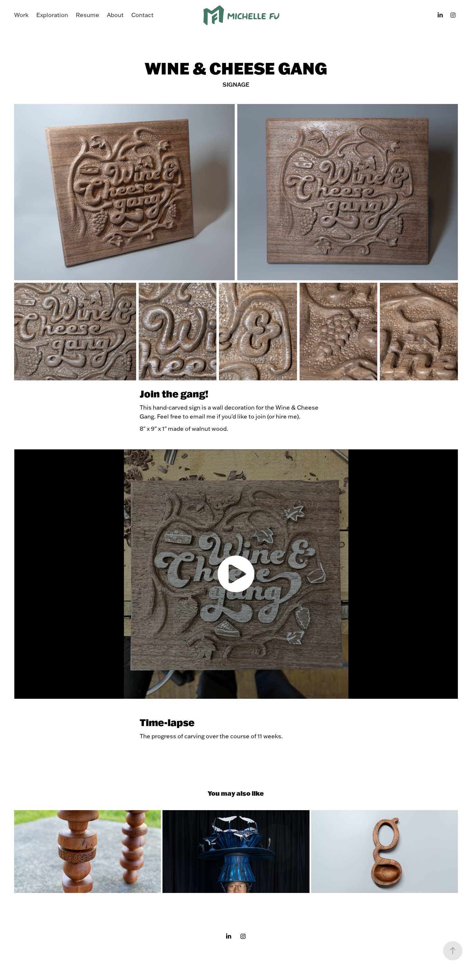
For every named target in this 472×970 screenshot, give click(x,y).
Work (21, 15)
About (115, 15)
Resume (87, 15)
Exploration (52, 15)
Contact (142, 15)
